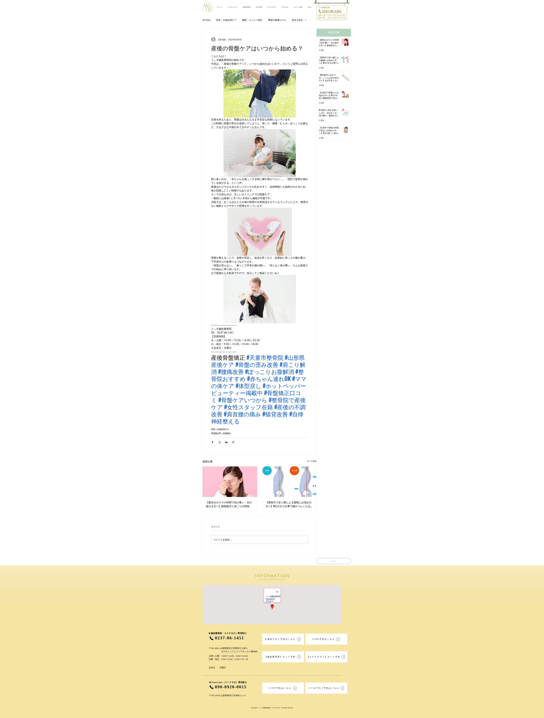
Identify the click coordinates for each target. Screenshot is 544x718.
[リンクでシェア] (233, 442)
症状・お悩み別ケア (226, 20)
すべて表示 (312, 461)
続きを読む (297, 20)
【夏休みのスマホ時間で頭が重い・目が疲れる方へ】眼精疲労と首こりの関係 (229, 504)
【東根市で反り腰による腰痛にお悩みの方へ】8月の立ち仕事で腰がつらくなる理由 (289, 504)
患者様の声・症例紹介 (221, 433)
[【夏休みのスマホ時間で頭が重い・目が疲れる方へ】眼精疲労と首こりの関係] (230, 481)
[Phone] (211, 638)
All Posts (206, 20)
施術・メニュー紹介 (252, 20)
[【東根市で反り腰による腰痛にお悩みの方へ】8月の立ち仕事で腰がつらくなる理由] (289, 481)
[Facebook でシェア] (212, 442)
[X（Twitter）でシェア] (219, 442)
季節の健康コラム (277, 20)
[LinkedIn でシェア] (226, 442)
